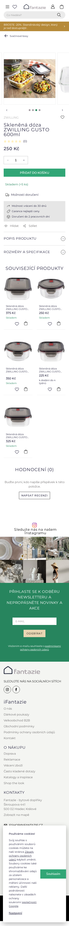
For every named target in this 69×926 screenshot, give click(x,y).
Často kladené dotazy (19, 771)
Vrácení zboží (13, 765)
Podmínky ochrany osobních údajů (29, 732)
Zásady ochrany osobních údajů (21, 855)
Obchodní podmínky (19, 726)
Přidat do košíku (34, 173)
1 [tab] (30, 110)
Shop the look (14, 783)
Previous (6, 110)
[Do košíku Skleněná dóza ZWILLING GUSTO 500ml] (58, 389)
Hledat (59, 15)
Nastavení (15, 913)
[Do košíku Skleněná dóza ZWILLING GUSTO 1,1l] (25, 451)
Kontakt (10, 738)
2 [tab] (33, 110)
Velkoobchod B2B (17, 720)
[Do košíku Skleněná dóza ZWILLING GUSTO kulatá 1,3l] (25, 389)
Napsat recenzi (34, 495)
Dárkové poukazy (16, 714)
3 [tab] (36, 110)
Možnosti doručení (24, 194)
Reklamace (12, 759)
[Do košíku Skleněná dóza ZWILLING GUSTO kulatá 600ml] (58, 323)
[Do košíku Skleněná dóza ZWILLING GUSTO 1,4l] (25, 323)
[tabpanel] (29, 79)
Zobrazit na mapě (16, 815)
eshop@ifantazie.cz (26, 825)
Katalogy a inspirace (18, 777)
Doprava (10, 753)
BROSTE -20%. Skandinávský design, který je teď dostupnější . (31, 26)
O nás (8, 708)
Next (62, 110)
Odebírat (34, 633)
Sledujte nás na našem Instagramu (35, 531)
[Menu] (7, 6)
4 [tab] (39, 110)
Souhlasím (53, 873)
